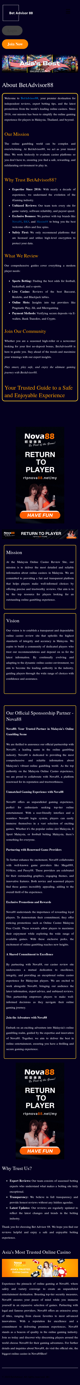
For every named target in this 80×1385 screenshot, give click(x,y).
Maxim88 (42, 221)
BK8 (26, 221)
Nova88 (17, 221)
